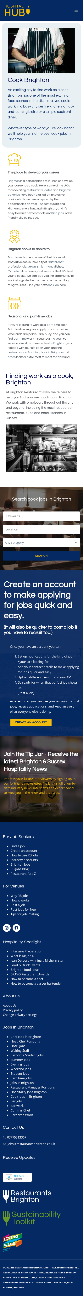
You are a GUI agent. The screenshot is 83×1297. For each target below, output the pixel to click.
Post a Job (18, 905)
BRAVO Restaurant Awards (30, 974)
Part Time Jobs (21, 1078)
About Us (9, 1005)
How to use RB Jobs (25, 855)
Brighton (14, 180)
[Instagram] (7, 928)
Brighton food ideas (25, 970)
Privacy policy (13, 1010)
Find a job (18, 846)
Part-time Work (22, 1115)
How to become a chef (27, 979)
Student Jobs (20, 1073)
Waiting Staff (20, 1050)
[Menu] (76, 10)
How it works (20, 900)
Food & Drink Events (25, 965)
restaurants (35, 190)
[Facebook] (16, 928)
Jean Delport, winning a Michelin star (37, 960)
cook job (53, 284)
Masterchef (55, 262)
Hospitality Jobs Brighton (29, 1092)
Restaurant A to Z (23, 874)
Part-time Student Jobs (27, 1055)
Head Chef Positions (25, 1041)
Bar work (17, 1106)
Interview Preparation (26, 951)
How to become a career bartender (36, 983)
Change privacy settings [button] (20, 1015)
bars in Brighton (52, 352)
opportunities (59, 329)
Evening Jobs (20, 1064)
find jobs (58, 213)
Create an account (24, 851)
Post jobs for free (23, 909)
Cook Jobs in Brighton (26, 1096)
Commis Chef (20, 1110)
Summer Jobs (20, 1060)
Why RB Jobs (20, 896)
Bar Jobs (17, 1101)
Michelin (13, 271)
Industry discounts (24, 860)
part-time (20, 338)
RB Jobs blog (20, 869)
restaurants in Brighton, (24, 352)
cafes (48, 190)
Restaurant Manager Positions (33, 1087)
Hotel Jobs (18, 1046)
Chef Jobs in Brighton (26, 1037)
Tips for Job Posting (25, 914)
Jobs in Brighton (22, 1083)
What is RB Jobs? (22, 956)
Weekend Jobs (21, 1069)
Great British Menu (40, 266)
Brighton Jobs (20, 864)
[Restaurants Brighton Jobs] (17, 10)
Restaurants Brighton (18, 1272)
